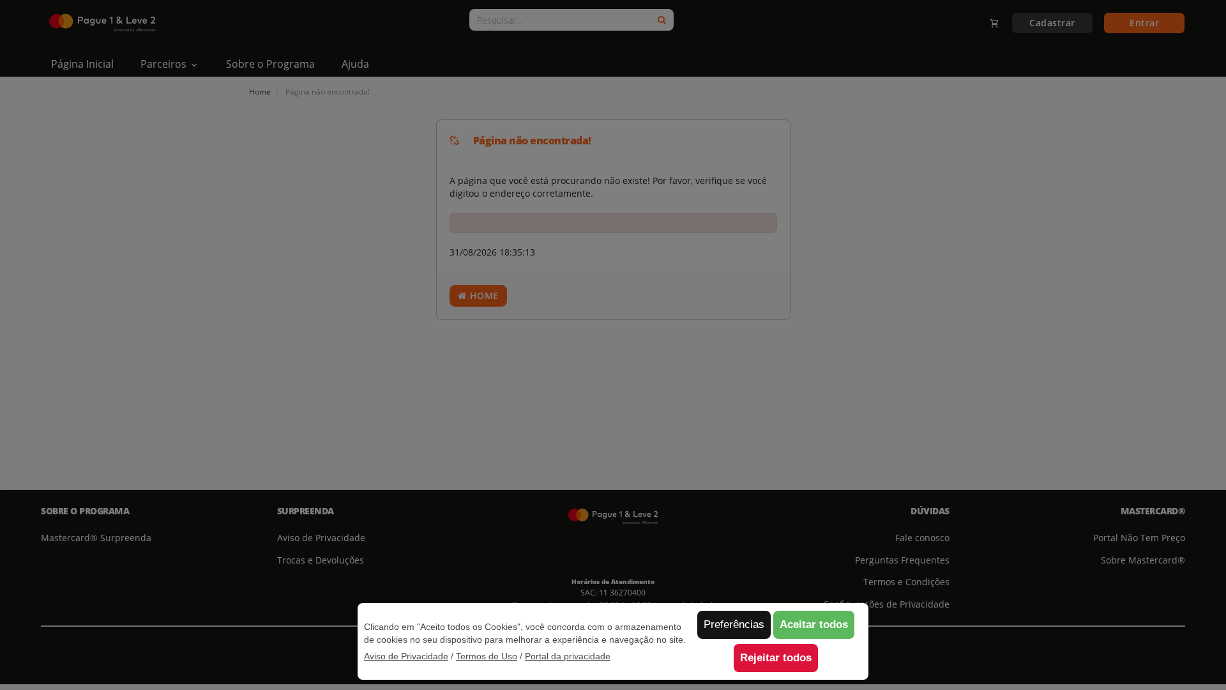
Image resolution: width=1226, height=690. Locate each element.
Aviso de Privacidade (406, 656)
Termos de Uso (486, 656)
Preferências (734, 624)
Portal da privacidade (567, 656)
